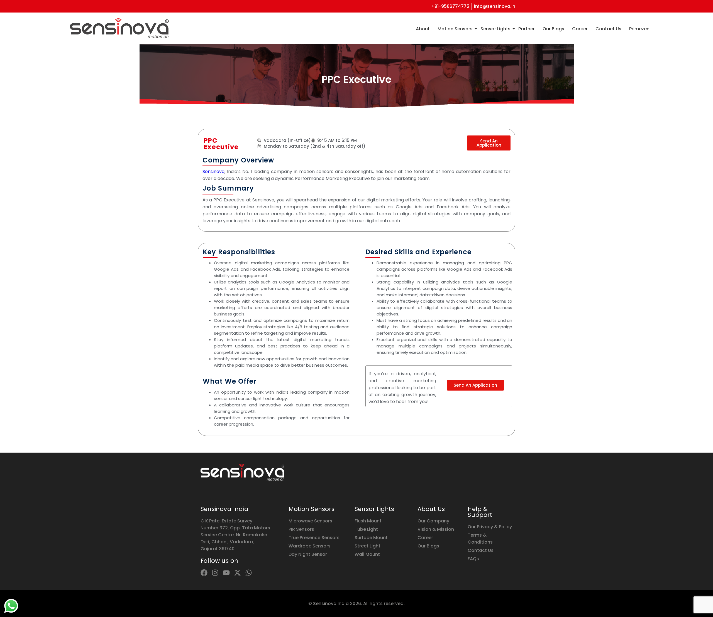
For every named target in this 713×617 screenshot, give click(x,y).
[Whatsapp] (248, 572)
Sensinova (213, 171)
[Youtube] (226, 572)
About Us (431, 509)
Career (580, 29)
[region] (72, 573)
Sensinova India (224, 509)
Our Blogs (553, 29)
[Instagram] (215, 572)
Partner (526, 29)
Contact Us (608, 29)
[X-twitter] (237, 572)
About (423, 29)
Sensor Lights (495, 29)
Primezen (639, 29)
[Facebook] (204, 572)
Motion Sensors (455, 29)
